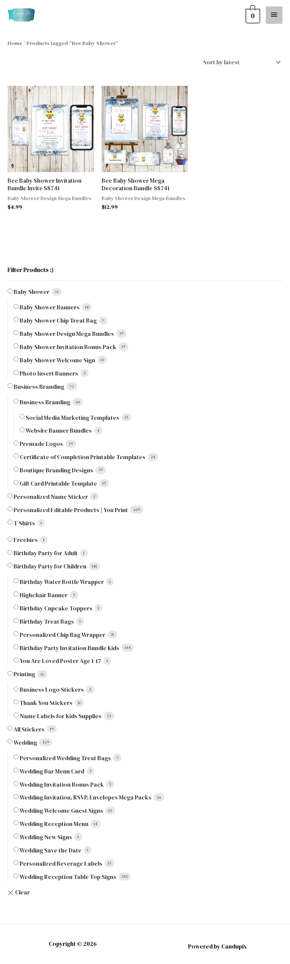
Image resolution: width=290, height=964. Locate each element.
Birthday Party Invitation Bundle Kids (69, 648)
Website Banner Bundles (59, 431)
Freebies (26, 540)
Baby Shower (31, 292)
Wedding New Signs (46, 837)
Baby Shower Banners (50, 307)
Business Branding (39, 387)
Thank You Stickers (46, 703)
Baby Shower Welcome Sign (57, 360)
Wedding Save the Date (51, 850)
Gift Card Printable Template (58, 483)
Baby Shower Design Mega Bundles (67, 334)
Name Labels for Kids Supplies (61, 716)
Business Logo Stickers (52, 690)
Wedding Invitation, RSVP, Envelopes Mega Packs (85, 797)
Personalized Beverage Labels (61, 864)
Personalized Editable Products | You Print (71, 510)
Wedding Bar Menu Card (52, 771)
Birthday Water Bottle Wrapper (62, 582)
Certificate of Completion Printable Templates (82, 457)
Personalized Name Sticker (51, 497)
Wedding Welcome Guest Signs (61, 811)
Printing (24, 674)
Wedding (25, 743)
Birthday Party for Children (50, 566)
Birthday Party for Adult (46, 553)
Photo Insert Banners (49, 373)
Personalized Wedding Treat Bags (65, 758)
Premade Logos (41, 444)
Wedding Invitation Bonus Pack (62, 785)
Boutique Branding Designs (56, 470)
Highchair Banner (44, 595)
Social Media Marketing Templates (72, 418)
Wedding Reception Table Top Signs (68, 877)
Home (15, 43)
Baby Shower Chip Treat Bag (58, 320)
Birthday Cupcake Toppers (56, 608)
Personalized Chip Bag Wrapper (62, 635)
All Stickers (29, 729)
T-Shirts (24, 523)
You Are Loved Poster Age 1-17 (60, 661)
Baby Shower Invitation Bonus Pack (68, 347)
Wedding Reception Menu (54, 824)
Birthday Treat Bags (47, 622)
